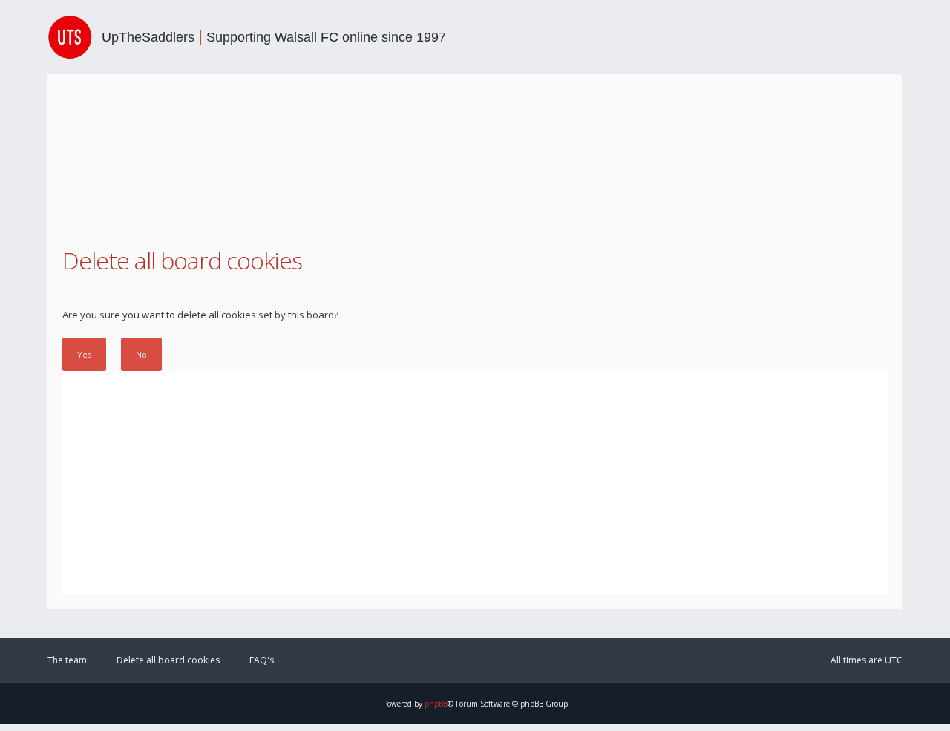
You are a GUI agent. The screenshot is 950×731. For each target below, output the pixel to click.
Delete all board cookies (168, 660)
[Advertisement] (475, 482)
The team (67, 660)
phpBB (436, 703)
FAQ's (261, 660)
